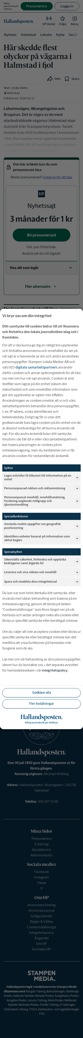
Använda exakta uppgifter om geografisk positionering (32, 526)
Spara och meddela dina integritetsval (30, 582)
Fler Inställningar (41, 704)
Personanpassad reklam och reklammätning (34, 488)
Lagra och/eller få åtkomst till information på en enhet (37, 477)
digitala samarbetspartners (36, 367)
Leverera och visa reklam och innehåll (30, 572)
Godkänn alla (41, 692)
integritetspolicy (55, 670)
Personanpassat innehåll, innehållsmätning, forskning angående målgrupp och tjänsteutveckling (34, 501)
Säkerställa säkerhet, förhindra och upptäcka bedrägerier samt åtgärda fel (35, 561)
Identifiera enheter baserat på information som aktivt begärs (37, 538)
